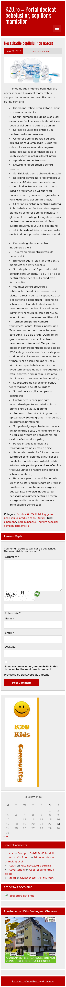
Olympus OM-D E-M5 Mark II (36, 853)
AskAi (12, 865)
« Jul (6, 836)
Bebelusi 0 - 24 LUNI (28, 514)
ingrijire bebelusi (48, 521)
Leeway (49, 981)
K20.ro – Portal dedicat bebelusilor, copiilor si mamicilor (30, 15)
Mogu (12, 877)
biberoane (10, 521)
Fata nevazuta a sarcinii (35, 865)
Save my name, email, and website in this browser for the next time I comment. (31, 667)
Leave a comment (40, 51)
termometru (22, 525)
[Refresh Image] (37, 593)
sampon (9, 525)
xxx (11, 853)
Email (9, 632)
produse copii (27, 518)
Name (9, 618)
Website (10, 647)
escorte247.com (19, 857)
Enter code (12, 613)
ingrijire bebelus (27, 521)
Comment (12, 556)
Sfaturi (41, 518)
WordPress (32, 981)
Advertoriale (17, 869)
